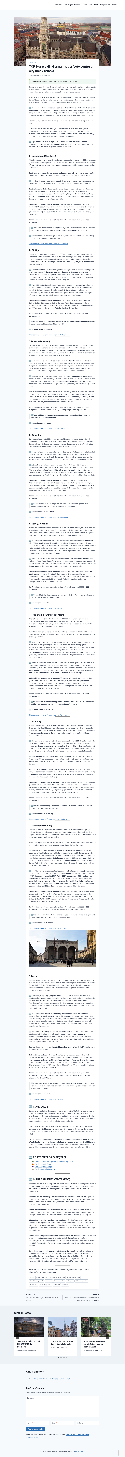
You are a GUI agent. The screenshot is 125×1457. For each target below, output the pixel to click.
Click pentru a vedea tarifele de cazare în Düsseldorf (48, 517)
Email (54, 1423)
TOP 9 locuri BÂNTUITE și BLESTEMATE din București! (28, 1344)
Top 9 (96, 5)
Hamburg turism (59, 1281)
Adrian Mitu (34, 75)
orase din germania (45, 1284)
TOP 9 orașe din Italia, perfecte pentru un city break (54, 1162)
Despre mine (105, 5)
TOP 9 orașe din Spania (43, 1164)
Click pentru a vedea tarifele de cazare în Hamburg (48, 819)
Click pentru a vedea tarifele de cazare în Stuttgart (47, 335)
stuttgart (57, 1284)
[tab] (58, 1357)
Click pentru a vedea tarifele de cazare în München (48, 928)
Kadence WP (80, 1451)
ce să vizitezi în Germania (57, 1277)
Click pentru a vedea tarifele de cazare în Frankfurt (48, 715)
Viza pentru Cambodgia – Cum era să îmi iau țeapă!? (42, 1297)
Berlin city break (41, 1277)
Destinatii (58, 5)
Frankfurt (49, 1281)
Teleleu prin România (72, 5)
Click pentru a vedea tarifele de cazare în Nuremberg (48, 244)
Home (31, 63)
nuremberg (33, 1284)
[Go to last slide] (17, 1336)
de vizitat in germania (36, 1281)
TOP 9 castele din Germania (45, 1169)
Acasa (84, 5)
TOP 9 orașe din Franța (43, 1167)
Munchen (70, 1281)
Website (80, 1423)
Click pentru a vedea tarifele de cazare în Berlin (46, 1099)
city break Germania (73, 1277)
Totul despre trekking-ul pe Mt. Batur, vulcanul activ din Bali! (94, 1344)
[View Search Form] (7, 5)
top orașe (65, 1284)
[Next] (107, 1336)
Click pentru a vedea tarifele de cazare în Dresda (47, 428)
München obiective (81, 1281)
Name (30, 1423)
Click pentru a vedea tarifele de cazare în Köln (46, 608)
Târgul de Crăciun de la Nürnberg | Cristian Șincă (52, 1379)
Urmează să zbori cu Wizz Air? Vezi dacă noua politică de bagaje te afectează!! (82, 1297)
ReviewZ (115, 5)
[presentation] (29, 1327)
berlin (32, 1277)
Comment (31, 1398)
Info (90, 5)
